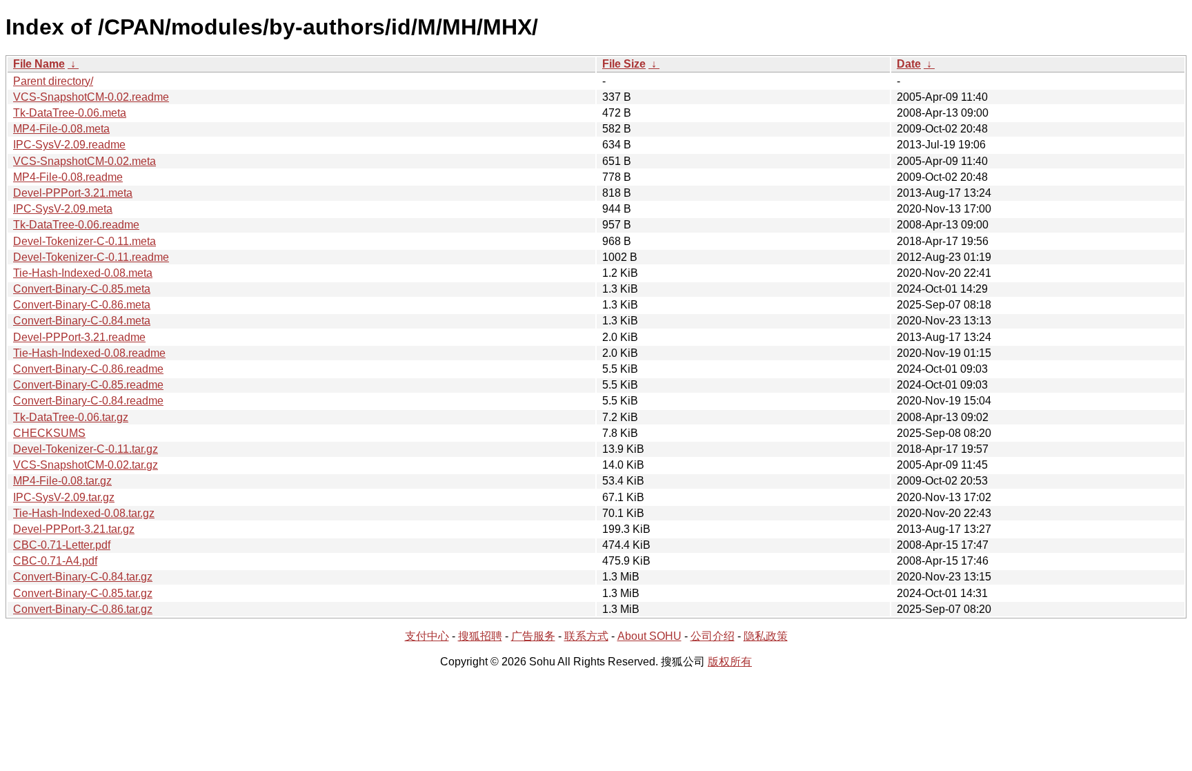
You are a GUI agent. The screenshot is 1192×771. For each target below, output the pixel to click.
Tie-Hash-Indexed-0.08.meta (82, 273)
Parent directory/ (53, 81)
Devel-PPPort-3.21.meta (72, 193)
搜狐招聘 (480, 636)
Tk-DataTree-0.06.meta (69, 113)
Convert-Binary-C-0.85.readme (88, 385)
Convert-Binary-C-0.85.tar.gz (82, 593)
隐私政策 (766, 636)
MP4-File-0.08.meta (61, 129)
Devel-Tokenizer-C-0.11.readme (91, 257)
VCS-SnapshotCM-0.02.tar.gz (85, 465)
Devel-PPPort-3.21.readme (79, 337)
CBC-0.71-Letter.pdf (61, 545)
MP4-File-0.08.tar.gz (62, 481)
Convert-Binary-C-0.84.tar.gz (82, 577)
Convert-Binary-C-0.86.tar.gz (82, 609)
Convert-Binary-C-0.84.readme (88, 401)
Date (909, 64)
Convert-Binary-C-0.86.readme (88, 369)
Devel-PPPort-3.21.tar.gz (74, 529)
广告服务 (533, 636)
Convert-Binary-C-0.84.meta (81, 320)
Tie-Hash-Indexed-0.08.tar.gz (84, 513)
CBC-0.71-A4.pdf (55, 561)
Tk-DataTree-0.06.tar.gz (70, 417)
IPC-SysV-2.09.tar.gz (64, 497)
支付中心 (427, 636)
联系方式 (586, 636)
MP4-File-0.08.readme (68, 177)
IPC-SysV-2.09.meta (62, 209)
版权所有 (730, 661)
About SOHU (649, 636)
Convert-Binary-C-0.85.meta (81, 289)
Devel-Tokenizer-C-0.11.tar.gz (85, 449)
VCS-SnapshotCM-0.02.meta (84, 161)
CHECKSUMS (49, 433)
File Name (39, 64)
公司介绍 (713, 636)
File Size (624, 64)
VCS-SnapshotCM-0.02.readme (91, 97)
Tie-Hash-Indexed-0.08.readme (89, 353)
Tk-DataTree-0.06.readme (76, 225)
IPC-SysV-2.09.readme (69, 144)
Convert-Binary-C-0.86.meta (81, 305)
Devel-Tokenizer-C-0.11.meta (84, 241)
